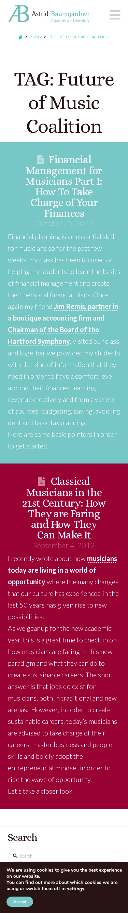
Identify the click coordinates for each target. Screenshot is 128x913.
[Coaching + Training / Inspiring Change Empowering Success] (49, 13)
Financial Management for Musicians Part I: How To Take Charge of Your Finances (64, 186)
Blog (35, 37)
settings (75, 889)
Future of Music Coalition (79, 37)
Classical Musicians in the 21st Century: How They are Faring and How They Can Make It (64, 508)
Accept (19, 901)
